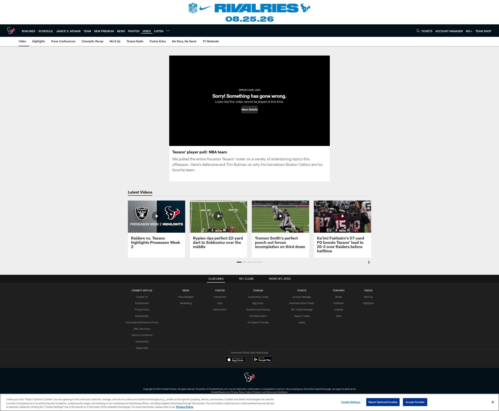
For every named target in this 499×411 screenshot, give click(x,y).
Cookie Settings (350, 401)
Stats (338, 316)
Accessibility (142, 341)
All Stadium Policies (258, 322)
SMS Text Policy (142, 328)
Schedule (338, 303)
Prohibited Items (258, 316)
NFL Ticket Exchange (301, 309)
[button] (250, 109)
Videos (368, 290)
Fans (220, 303)
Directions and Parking (258, 309)
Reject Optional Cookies (382, 401)
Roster (338, 296)
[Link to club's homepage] (11, 30)
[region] (249, 402)
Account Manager (302, 296)
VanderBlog (186, 303)
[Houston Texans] (249, 377)
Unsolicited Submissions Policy (141, 322)
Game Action (220, 309)
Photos (220, 290)
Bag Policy (258, 303)
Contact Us (142, 296)
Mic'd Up (368, 296)
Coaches (338, 309)
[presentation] (369, 263)
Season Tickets (302, 316)
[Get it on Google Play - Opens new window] (262, 361)
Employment (142, 303)
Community (220, 296)
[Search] (418, 30)
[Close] (492, 402)
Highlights (368, 303)
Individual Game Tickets (301, 303)
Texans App (142, 347)
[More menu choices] (168, 30)
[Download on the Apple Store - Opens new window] (235, 360)
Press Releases (186, 296)
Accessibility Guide (258, 296)
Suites (301, 322)
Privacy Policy (142, 309)
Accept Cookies (415, 401)
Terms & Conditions (141, 335)
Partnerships (142, 316)
